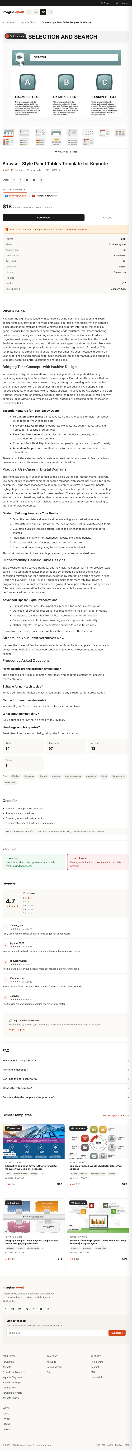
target (20, 1248)
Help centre (97, 1361)
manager (87, 1248)
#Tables (15, 776)
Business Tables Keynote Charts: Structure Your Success (96, 1167)
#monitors (91, 776)
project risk (101, 1248)
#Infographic (119, 776)
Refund (6, 1423)
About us (51, 1361)
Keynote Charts (28, 22)
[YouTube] (41, 1309)
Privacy (6, 1418)
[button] (66, 79)
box (8, 1173)
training (10, 1248)
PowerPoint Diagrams (14, 1372)
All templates (9, 22)
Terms (6, 1413)
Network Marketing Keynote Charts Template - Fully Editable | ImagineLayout (98, 1242)
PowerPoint (8, 1361)
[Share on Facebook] (34, 180)
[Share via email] (40, 180)
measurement (20, 1173)
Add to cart (43, 217)
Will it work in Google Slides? (19, 1060)
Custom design (54, 1367)
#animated (10, 782)
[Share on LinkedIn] (27, 180)
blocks (112, 1173)
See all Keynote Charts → (116, 1115)
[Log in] (50, 12)
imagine (13, 12)
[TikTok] (48, 1309)
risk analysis (33, 1248)
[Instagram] (34, 1309)
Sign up (21, 1029)
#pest (104, 776)
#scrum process (73, 776)
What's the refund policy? (18, 1088)
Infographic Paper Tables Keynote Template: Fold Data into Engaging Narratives (31, 1242)
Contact (125, 3)
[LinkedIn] (20, 1309)
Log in (12, 1029)
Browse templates (78, 229)
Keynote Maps (10, 1387)
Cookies (7, 1429)
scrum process (98, 1173)
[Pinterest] (27, 1309)
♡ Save (107, 217)
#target (43, 776)
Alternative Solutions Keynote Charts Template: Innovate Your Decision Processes (31, 1167)
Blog (49, 1372)
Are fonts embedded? (15, 1069)
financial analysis (79, 1173)
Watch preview (17, 36)
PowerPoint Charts (45, 195)
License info (97, 1377)
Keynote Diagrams (12, 1377)
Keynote (7, 1367)
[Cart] (43, 12)
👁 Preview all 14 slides (66, 151)
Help (117, 3)
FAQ (93, 1372)
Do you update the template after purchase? (29, 1097)
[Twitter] (5, 1309)
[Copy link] (13, 180)
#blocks (56, 776)
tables (34, 1173)
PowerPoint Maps (12, 1382)
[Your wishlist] (36, 12)
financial (75, 1248)
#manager (29, 776)
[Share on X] (20, 180)
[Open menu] (29, 12)
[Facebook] (12, 1309)
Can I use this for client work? (20, 1078)
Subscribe (117, 1332)
